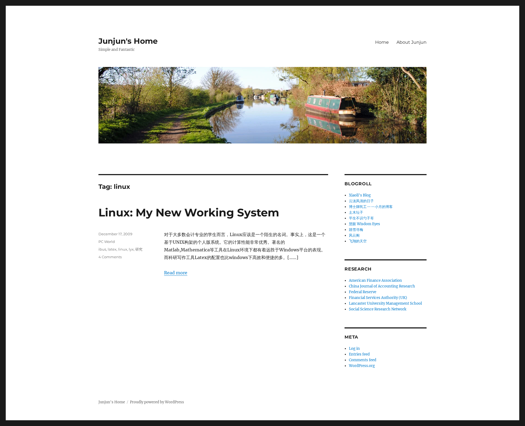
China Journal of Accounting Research (382, 286)
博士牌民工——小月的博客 (371, 206)
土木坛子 (356, 212)
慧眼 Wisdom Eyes (364, 224)
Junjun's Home (128, 41)
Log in (354, 348)
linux (122, 249)
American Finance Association (375, 280)
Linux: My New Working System (188, 212)
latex (112, 249)
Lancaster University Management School (385, 303)
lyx (131, 249)
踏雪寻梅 (356, 229)
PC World (106, 241)
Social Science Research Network (377, 309)
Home (382, 42)
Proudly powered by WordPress (157, 402)
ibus (102, 249)
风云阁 (354, 235)
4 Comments (110, 257)
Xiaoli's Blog (360, 195)
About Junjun (411, 42)
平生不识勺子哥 (361, 218)
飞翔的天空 (358, 241)
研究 (138, 249)
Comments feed (362, 360)
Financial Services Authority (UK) (378, 297)
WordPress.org (362, 365)
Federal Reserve (362, 292)
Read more (175, 272)
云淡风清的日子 (361, 201)
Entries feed (359, 354)
